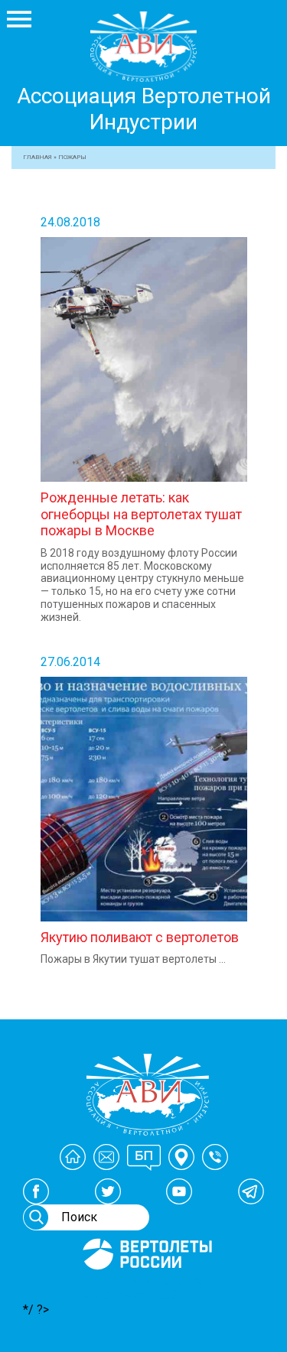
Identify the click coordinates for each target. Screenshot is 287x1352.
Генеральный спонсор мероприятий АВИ (146, 1287)
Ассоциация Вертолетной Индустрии (144, 109)
